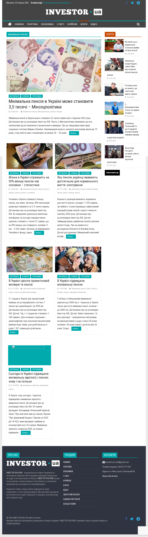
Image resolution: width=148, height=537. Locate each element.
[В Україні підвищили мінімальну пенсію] (78, 248)
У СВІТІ (60, 24)
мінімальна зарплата (31, 385)
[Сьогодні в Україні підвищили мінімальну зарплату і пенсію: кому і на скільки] (29, 344)
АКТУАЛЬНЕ (14, 96)
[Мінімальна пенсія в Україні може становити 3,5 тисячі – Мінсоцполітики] (54, 41)
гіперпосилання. (13, 523)
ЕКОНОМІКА (47, 24)
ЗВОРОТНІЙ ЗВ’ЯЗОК (71, 494)
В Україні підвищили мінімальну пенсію (71, 282)
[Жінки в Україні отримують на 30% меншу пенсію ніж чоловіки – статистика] (30, 145)
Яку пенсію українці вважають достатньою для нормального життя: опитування (77, 181)
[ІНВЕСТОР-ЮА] (10, 24)
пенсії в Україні (68, 193)
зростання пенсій (29, 289)
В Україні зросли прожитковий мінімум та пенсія (29, 282)
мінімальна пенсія (30, 112)
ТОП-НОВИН (36, 96)
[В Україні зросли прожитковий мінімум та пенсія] (30, 248)
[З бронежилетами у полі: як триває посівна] (114, 103)
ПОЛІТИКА (32, 24)
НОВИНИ (19, 24)
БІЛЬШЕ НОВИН (69, 504)
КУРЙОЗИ (72, 24)
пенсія (40, 189)
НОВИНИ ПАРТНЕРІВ (71, 499)
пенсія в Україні (56, 112)
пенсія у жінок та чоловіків (25, 193)
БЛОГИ (84, 24)
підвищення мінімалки (77, 292)
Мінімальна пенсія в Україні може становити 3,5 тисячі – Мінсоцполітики (51, 103)
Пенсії (59, 193)
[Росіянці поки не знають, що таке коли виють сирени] (114, 84)
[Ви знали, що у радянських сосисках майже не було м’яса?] (114, 41)
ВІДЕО (94, 24)
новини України (92, 189)
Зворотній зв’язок (110, 476)
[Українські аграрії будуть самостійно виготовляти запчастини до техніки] (114, 60)
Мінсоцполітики (43, 112)
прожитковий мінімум (28, 292)
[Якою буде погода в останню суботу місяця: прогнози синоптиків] (114, 147)
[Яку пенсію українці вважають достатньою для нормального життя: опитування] (78, 145)
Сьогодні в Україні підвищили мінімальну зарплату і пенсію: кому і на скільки (29, 377)
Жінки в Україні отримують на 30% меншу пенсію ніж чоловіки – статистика (29, 181)
